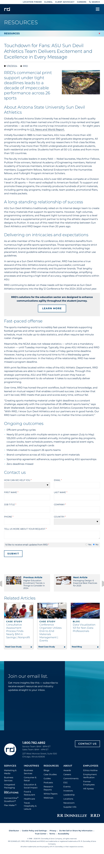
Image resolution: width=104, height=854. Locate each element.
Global (48, 2)
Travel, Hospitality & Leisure (30, 806)
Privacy (53, 830)
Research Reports (48, 788)
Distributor (14, 830)
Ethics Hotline (90, 770)
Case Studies (50, 774)
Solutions (11, 793)
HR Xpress (88, 788)
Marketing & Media (10, 772)
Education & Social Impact (31, 786)
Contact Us (87, 743)
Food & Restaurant (29, 793)
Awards (67, 770)
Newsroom (69, 803)
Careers (81, 2)
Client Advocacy (64, 2)
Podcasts (48, 782)
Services (10, 766)
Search (96, 2)
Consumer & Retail (30, 779)
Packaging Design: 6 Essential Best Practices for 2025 (85, 581)
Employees (90, 766)
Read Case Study (19, 646)
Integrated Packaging (9, 786)
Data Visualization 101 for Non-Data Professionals (84, 628)
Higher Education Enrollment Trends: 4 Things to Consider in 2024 (34, 582)
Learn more (52, 308)
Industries (31, 766)
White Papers (50, 794)
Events (67, 786)
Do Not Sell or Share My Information (76, 830)
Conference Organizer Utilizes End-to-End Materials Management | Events (50, 632)
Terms (52, 834)
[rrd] (7, 9)
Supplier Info (69, 807)
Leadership (69, 795)
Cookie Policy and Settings (34, 830)
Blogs (46, 770)
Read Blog (86, 646)
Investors (68, 790)
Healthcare (29, 799)
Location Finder (32, 2)
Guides (47, 778)
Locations (68, 799)
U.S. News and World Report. (47, 129)
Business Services (8, 779)
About (67, 766)
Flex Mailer (10, 805)
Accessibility (63, 834)
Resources (51, 766)
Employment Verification (90, 776)
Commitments (71, 778)
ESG (65, 782)
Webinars (48, 798)
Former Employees (89, 783)
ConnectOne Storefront (11, 799)
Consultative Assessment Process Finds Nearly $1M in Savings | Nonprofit (18, 631)
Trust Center (40, 834)
